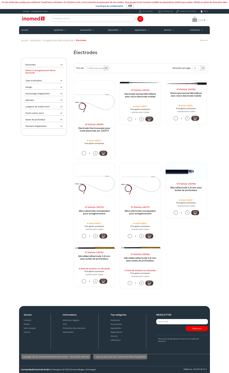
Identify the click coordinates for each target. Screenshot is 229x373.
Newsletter (68, 332)
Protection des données (74, 328)
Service (167, 30)
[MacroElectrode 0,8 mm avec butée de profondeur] (186, 172)
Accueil (24, 30)
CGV (65, 324)
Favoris (27, 332)
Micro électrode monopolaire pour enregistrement (94, 212)
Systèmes (58, 30)
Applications (140, 30)
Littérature (195, 30)
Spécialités (113, 30)
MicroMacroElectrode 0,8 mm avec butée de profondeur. (94, 257)
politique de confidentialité (110, 6)
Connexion (165, 11)
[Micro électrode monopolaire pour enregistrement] (94, 183)
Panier (27, 324)
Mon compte (147, 11)
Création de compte (188, 11)
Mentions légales (71, 320)
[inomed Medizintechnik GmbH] (33, 18)
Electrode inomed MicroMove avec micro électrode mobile (140, 95)
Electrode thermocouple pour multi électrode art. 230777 (94, 129)
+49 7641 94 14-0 (200, 369)
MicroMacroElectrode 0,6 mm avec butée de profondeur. (140, 259)
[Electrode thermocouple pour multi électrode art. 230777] (94, 101)
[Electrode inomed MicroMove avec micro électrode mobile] (140, 84)
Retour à (204, 40)
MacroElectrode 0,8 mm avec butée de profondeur (186, 189)
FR (205, 11)
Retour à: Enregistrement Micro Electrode (40, 71)
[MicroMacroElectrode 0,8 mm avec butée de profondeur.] (94, 248)
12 (195, 68)
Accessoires (86, 30)
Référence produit (97, 68)
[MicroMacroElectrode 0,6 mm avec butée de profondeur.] (140, 248)
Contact (27, 320)
